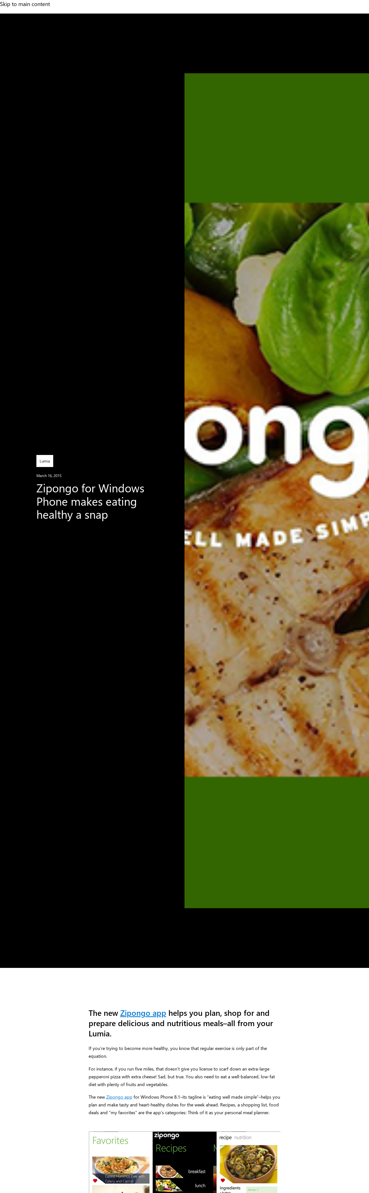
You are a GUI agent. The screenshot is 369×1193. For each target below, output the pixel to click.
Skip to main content (25, 4)
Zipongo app (143, 1013)
